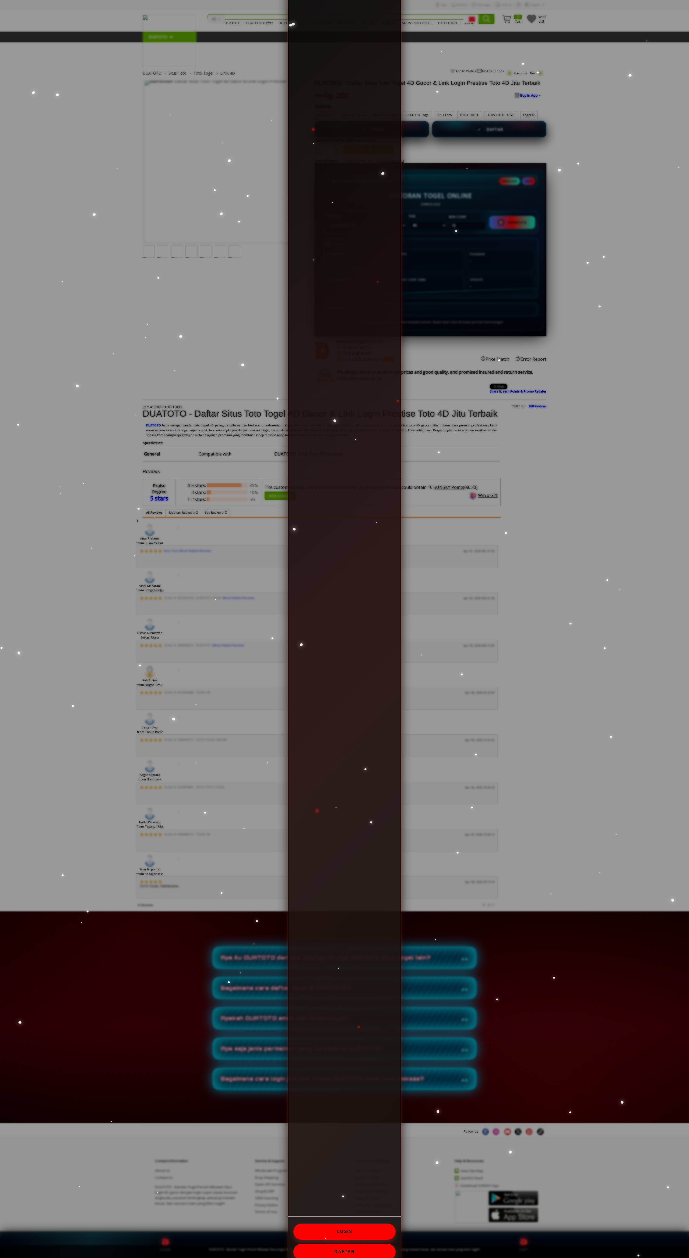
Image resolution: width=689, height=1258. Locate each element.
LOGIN (344, 1231)
